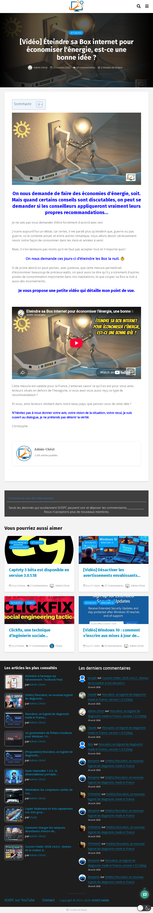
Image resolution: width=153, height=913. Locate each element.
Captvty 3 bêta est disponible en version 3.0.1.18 (39, 572)
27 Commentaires (113, 585)
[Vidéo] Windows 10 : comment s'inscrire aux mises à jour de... (111, 633)
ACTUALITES (76, 33)
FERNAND (94, 794)
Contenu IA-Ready (78, 910)
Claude (92, 694)
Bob (90, 744)
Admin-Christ (40, 67)
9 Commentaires (113, 645)
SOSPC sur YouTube (19, 900)
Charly (30, 603)
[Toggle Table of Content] (37, 104)
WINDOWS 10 (107, 542)
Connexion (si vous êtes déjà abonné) (30, 498)
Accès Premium (18, 542)
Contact (48, 900)
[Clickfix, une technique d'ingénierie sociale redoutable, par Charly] (39, 610)
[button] (144, 908)
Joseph (92, 678)
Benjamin (94, 760)
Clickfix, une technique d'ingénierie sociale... (29, 633)
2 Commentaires (39, 585)
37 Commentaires (85, 67)
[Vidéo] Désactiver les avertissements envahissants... (111, 572)
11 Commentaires (38, 645)
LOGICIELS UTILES (19, 547)
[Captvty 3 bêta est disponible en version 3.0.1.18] (39, 549)
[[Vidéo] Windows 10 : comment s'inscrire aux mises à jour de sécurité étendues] (114, 610)
